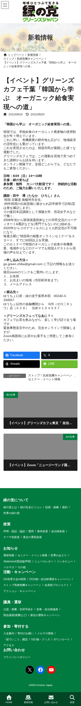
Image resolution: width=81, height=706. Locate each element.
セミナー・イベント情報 (44, 379)
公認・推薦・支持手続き (18, 609)
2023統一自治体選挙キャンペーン (50, 579)
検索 (72, 702)
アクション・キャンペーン (19, 591)
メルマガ (8, 567)
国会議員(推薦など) (15, 615)
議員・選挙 (12, 602)
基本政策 (42, 531)
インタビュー (65, 561)
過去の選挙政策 (32, 537)
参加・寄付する (16, 626)
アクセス (8, 645)
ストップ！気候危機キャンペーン (50, 375)
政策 (7, 524)
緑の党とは (10, 507)
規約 (65, 507)
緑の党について (16, 500)
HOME (9, 702)
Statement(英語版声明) (17, 561)
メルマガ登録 (45, 633)
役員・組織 (52, 507)
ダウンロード (61, 639)
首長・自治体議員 (47, 609)
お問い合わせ (14, 650)
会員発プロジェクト (57, 585)
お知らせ (10, 548)
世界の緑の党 (11, 513)
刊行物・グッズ (40, 639)
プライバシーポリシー (16, 657)
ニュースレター (43, 561)
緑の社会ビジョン (31, 507)
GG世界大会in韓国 (14, 579)
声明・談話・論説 (14, 531)
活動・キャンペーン (19, 572)
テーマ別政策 (11, 537)
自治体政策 (58, 531)
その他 (22, 567)
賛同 (31, 531)
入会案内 (8, 633)
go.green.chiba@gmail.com (23, 264)
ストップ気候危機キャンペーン (22, 585)
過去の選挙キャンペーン (45, 615)
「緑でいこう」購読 (15, 639)
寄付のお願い (26, 633)
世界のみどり (59, 555)
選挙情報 (8, 555)
